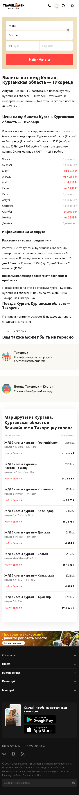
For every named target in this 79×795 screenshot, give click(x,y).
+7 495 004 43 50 (35, 746)
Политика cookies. (32, 775)
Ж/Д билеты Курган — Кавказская (29, 575)
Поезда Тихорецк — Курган (33, 386)
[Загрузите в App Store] (40, 729)
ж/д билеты (14, 8)
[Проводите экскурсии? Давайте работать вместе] (39, 638)
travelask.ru (66, 763)
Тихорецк (21, 352)
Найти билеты (39, 59)
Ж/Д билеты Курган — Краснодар (29, 511)
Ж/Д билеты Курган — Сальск (26, 554)
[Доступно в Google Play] (40, 719)
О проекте (8, 655)
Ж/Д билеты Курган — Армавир (27, 597)
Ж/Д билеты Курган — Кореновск (28, 489)
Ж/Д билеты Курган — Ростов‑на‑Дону (20, 466)
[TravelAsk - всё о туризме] (13, 5)
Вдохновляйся (11, 672)
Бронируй (8, 690)
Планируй (8, 681)
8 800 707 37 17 (11, 746)
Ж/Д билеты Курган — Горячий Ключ (31, 442)
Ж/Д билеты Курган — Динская (27, 532)
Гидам (6, 664)
